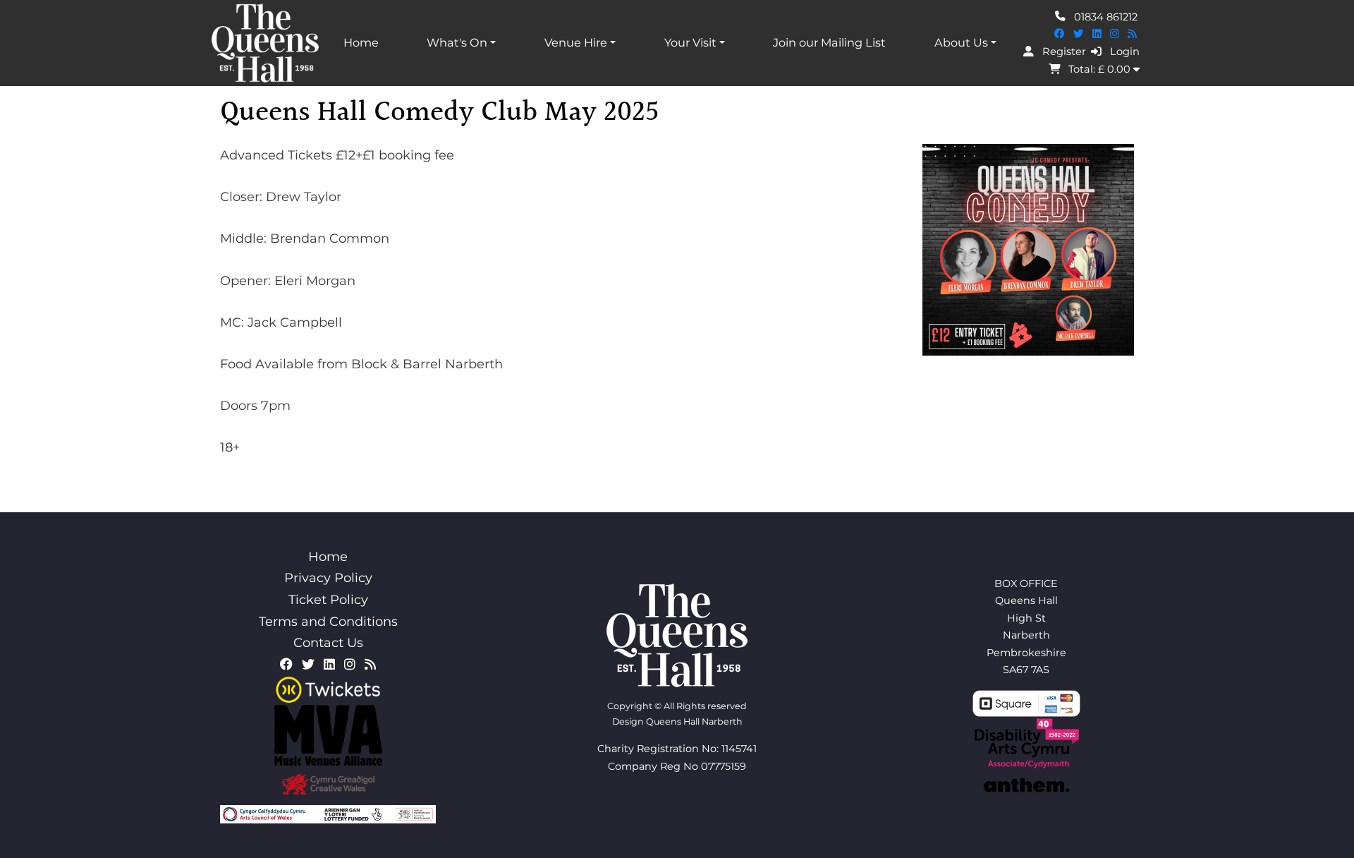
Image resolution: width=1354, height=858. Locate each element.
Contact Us (328, 643)
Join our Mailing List (829, 42)
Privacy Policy (328, 578)
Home (361, 42)
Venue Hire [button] (575, 42)
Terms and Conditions (328, 621)
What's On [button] (457, 42)
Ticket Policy (328, 600)
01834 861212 (1104, 16)
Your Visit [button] (690, 42)
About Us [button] (961, 42)
